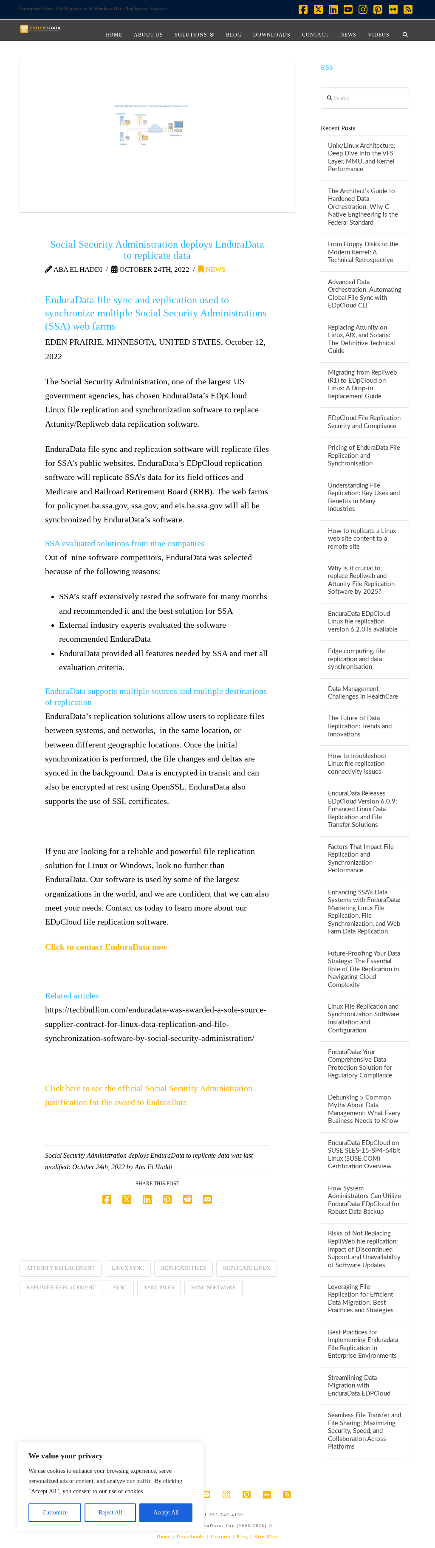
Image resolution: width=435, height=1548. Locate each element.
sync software (213, 1287)
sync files (159, 1287)
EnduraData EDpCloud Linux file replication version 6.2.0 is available (363, 622)
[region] (110, 1486)
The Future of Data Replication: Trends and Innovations (360, 726)
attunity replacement (60, 1268)
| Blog (241, 1536)
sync (120, 1287)
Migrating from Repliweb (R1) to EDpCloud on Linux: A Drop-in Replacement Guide (362, 384)
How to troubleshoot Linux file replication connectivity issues (357, 764)
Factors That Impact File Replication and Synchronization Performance (361, 859)
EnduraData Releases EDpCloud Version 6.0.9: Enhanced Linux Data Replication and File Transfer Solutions (362, 809)
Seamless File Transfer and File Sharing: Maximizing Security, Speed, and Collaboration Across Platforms (364, 1431)
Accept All (166, 1512)
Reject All (110, 1512)
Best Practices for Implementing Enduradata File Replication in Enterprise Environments (363, 1344)
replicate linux (246, 1268)
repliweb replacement (61, 1287)
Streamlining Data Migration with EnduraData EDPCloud (359, 1386)
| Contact (219, 1536)
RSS (327, 67)
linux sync (128, 1268)
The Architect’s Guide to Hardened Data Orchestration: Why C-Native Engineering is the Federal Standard (363, 207)
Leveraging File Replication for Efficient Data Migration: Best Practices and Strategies (361, 1299)
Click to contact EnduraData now (106, 946)
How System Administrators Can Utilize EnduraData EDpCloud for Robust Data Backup (364, 1200)
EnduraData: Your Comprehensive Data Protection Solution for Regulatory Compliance (360, 1064)
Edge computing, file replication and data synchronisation (356, 659)
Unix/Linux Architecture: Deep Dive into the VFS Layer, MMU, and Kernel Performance (361, 158)
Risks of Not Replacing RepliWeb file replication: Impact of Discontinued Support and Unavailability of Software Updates (364, 1249)
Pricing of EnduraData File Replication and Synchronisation (364, 456)
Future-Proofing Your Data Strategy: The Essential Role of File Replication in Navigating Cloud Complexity (364, 969)
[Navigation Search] (405, 30)
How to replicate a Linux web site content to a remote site (362, 539)
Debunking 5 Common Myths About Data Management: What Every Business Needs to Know (364, 1109)
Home (164, 1536)
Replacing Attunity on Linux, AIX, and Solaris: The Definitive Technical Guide (361, 339)
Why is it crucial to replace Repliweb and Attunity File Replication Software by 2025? (361, 580)
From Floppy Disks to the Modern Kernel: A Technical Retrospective (363, 252)
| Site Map (264, 1536)
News (215, 269)
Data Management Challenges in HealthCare (363, 693)
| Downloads (189, 1536)
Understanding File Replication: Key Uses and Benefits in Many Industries (364, 497)
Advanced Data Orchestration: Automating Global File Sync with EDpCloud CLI (364, 294)
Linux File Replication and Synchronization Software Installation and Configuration (363, 1019)
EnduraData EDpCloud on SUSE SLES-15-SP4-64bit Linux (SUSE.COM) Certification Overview (364, 1155)
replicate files (183, 1268)
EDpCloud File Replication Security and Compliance (364, 422)
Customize (55, 1512)
